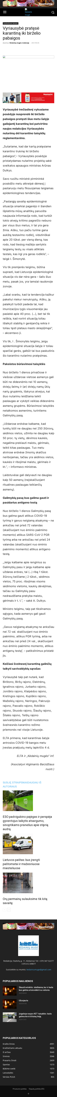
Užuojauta (23, 1000)
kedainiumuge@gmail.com (39, 969)
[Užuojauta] (10, 1004)
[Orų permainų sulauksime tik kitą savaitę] (28, 883)
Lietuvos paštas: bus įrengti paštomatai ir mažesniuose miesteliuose (21, 864)
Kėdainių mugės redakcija (19, 43)
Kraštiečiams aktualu (11, 23)
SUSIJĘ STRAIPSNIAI (15, 782)
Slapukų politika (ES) (36, 1089)
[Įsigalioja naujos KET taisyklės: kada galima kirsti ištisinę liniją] (10, 1017)
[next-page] (9, 909)
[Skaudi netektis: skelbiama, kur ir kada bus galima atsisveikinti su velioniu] (10, 991)
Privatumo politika (20, 1089)
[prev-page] (4, 909)
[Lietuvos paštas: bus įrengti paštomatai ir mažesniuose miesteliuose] (28, 844)
